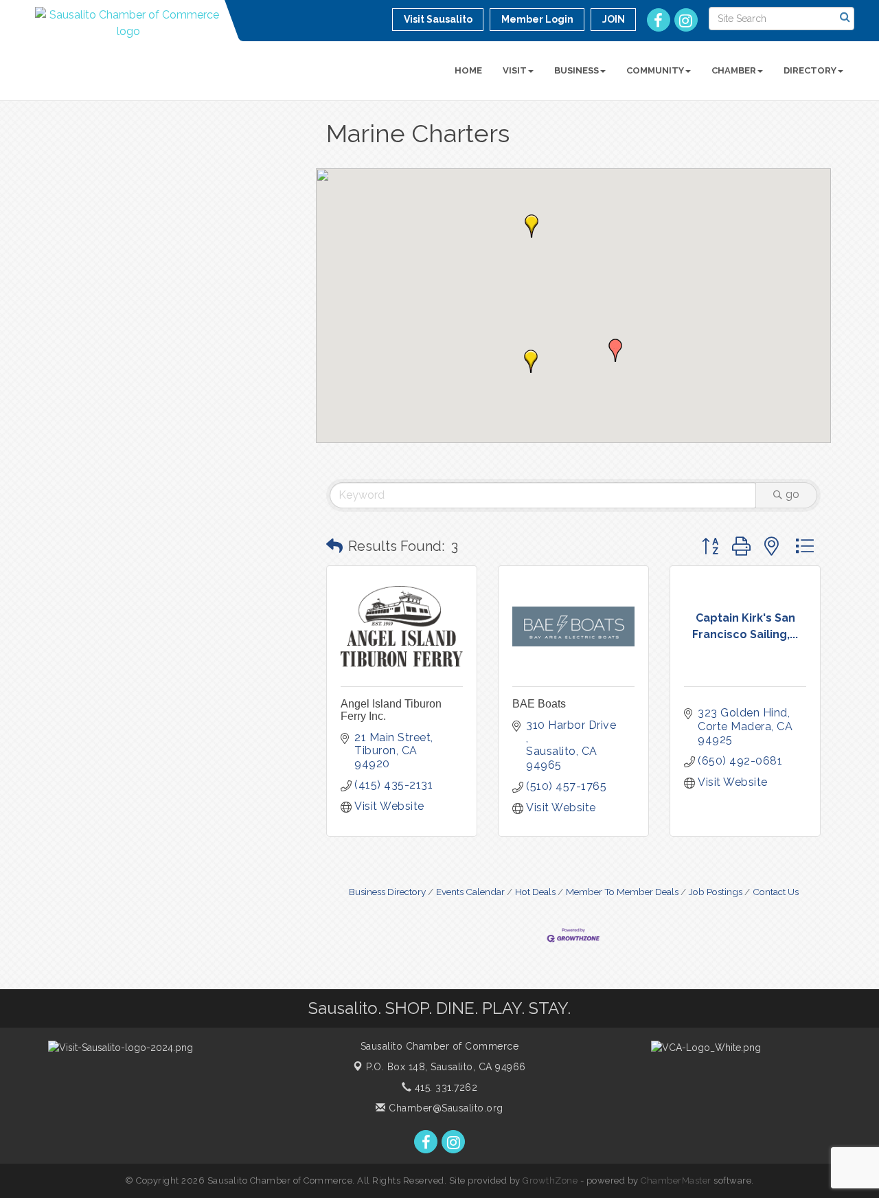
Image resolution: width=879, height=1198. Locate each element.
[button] (531, 361)
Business (576, 70)
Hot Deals (535, 891)
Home (468, 70)
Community (655, 70)
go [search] (792, 494)
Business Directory (387, 891)
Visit (515, 70)
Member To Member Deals (622, 891)
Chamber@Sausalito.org (444, 1108)
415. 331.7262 (444, 1087)
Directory (810, 70)
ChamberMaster (676, 1180)
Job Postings (715, 891)
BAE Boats (539, 704)
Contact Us (776, 891)
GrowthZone (550, 1180)
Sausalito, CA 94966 (446, 1066)
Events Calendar (470, 891)
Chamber (733, 70)
